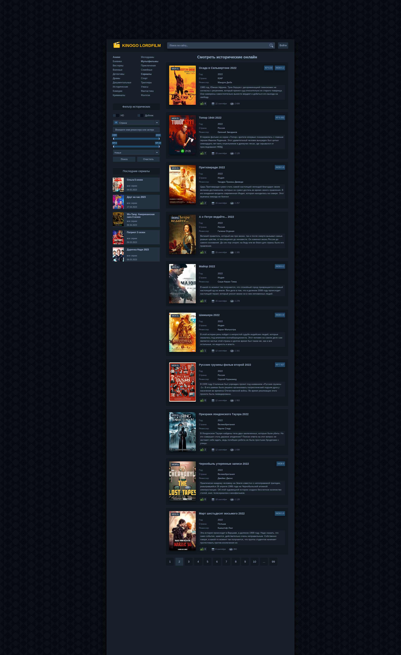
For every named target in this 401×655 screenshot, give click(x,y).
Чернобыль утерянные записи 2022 (224, 463)
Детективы (118, 74)
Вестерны (118, 65)
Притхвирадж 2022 (212, 167)
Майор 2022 (207, 266)
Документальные (122, 82)
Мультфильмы (149, 61)
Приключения (148, 65)
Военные (117, 69)
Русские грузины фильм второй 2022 (225, 364)
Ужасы (144, 86)
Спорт (144, 78)
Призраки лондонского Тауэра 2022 (224, 414)
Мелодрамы (147, 57)
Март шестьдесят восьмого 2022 (222, 513)
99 (273, 561)
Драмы (116, 78)
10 (254, 561)
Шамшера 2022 (209, 315)
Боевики (117, 61)
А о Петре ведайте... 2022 (216, 216)
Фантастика (147, 91)
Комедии (117, 91)
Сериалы (146, 74)
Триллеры (146, 82)
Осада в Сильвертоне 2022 (218, 68)
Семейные (146, 69)
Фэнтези (145, 95)
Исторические (120, 86)
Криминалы (119, 95)
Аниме (116, 57)
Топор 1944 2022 (210, 117)
